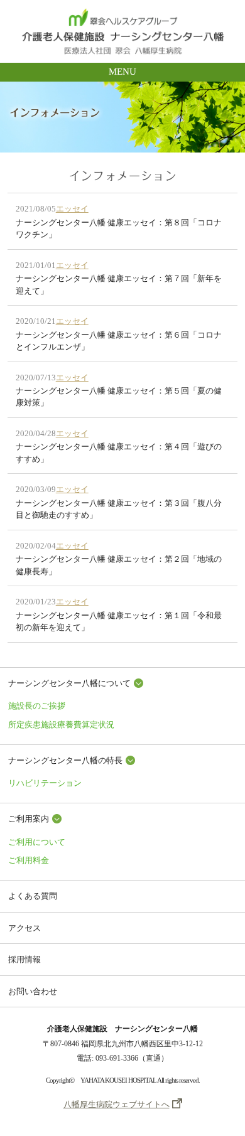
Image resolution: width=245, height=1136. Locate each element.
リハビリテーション (45, 783)
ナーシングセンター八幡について (69, 683)
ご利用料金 (28, 860)
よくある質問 (32, 896)
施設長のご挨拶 (36, 705)
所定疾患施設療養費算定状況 (61, 724)
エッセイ (72, 208)
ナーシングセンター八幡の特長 (65, 760)
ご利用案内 (28, 818)
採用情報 (24, 959)
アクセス (24, 928)
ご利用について (36, 842)
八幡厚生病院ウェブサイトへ (116, 1104)
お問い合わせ (32, 991)
